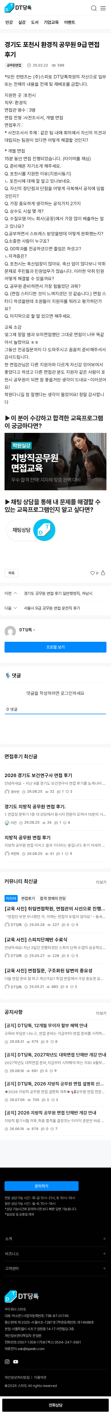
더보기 (101, 882)
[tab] (11, 898)
